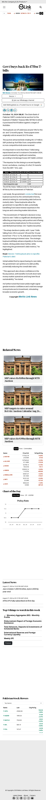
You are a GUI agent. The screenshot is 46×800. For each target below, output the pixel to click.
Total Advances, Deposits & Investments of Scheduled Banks (23, 628)
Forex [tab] (21, 449)
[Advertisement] (23, 38)
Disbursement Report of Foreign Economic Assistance (23, 622)
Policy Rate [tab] (16, 495)
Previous (8, 643)
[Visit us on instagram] (28, 798)
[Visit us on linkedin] (21, 798)
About (26, 795)
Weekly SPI (9, 638)
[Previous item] (40, 13)
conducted (29, 194)
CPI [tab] (26, 495)
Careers (33, 795)
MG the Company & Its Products (14, 2)
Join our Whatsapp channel (24, 100)
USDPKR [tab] (30, 495)
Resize (11, 96)
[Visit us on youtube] (32, 798)
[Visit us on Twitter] (17, 798)
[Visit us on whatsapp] (24, 798)
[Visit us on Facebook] (13, 798)
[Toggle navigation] (4, 7)
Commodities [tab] (28, 449)
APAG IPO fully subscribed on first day (19, 601)
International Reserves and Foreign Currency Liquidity (20, 633)
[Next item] (42, 13)
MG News (6, 93)
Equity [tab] (16, 449)
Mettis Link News (28, 296)
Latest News (17, 795)
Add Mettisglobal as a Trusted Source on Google (21, 105)
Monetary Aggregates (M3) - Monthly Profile (21, 616)
